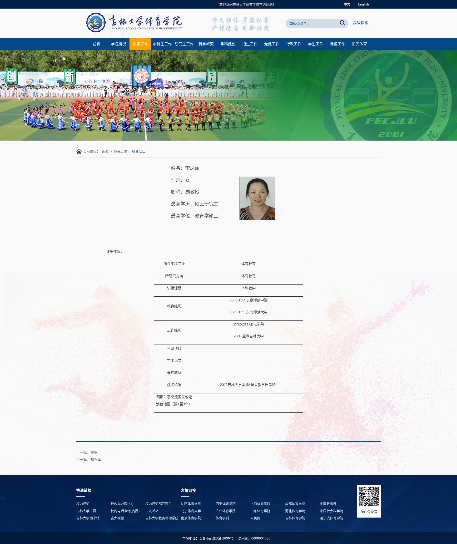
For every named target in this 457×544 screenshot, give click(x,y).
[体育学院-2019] (136, 37)
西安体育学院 (226, 504)
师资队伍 (138, 151)
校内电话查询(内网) (125, 511)
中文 (347, 4)
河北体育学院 (295, 511)
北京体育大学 (191, 511)
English (363, 4)
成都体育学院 (295, 504)
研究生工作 (184, 44)
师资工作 (140, 44)
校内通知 (82, 504)
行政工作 (293, 44)
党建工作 (271, 44)
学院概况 (118, 44)
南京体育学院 (191, 518)
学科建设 (228, 44)
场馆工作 (337, 44)
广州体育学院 (226, 511)
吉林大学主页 (86, 511)
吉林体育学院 (295, 518)
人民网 (255, 518)
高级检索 (360, 23)
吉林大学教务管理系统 (162, 518)
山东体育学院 (260, 511)
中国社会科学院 (331, 511)
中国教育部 (328, 504)
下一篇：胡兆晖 (88, 460)
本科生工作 (162, 44)
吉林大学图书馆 (87, 518)
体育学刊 (222, 518)
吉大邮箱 (152, 511)
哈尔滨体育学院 (331, 518)
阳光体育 (359, 44)
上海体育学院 (260, 504)
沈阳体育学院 (191, 504)
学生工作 (315, 44)
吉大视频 (117, 518)
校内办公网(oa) (122, 504)
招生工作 (250, 44)
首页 (96, 44)
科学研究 (206, 44)
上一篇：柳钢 (87, 452)
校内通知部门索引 (158, 504)
